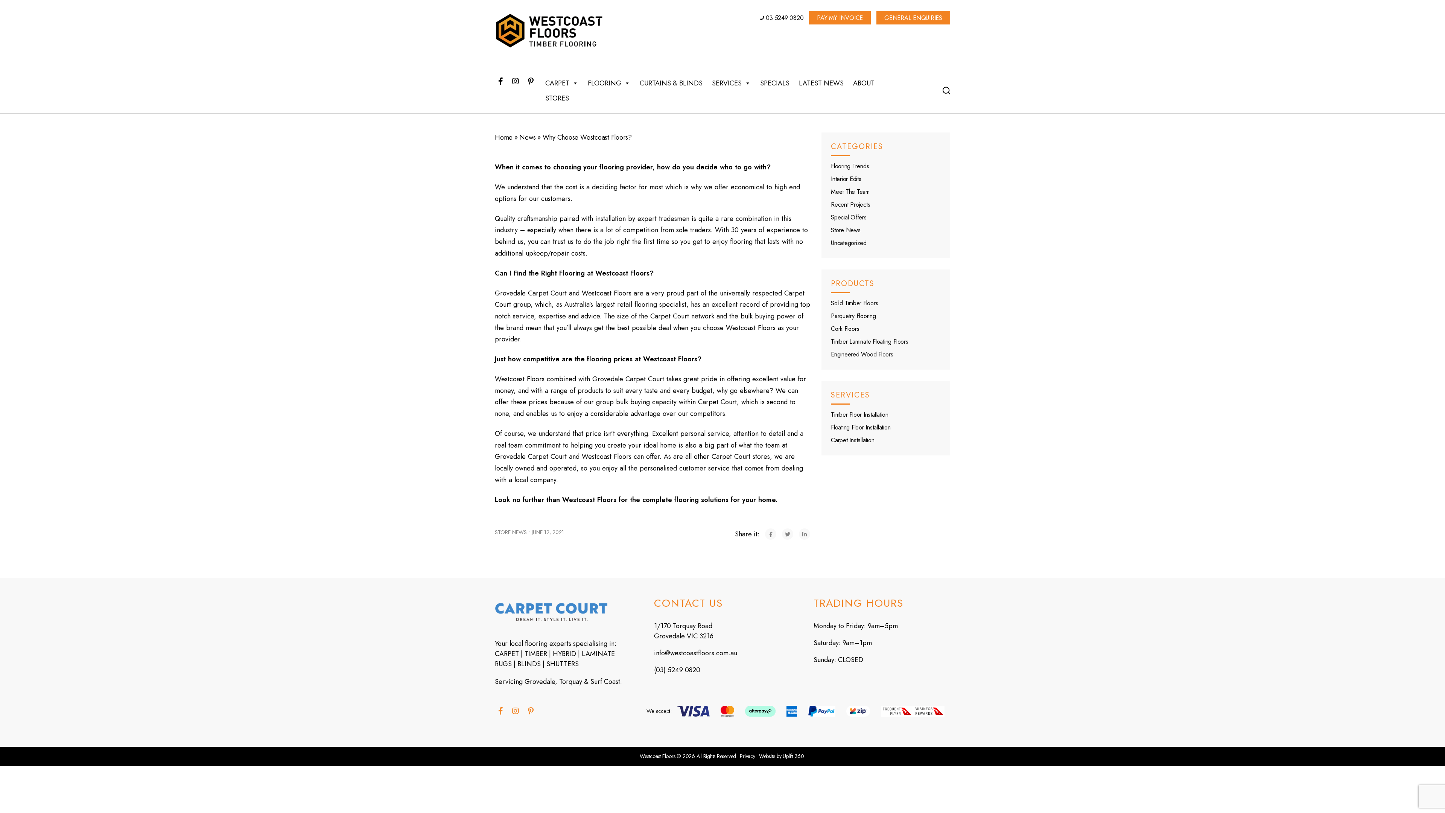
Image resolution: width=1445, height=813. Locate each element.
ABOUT (864, 83)
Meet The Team (850, 191)
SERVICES (727, 83)
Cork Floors (845, 328)
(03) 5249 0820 (677, 670)
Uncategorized (849, 243)
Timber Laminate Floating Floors (869, 341)
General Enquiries (913, 18)
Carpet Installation (852, 440)
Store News (511, 532)
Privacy (747, 756)
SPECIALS (774, 83)
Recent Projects (850, 204)
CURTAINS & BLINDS (671, 83)
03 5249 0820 (784, 18)
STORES (557, 98)
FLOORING (604, 83)
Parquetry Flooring (853, 316)
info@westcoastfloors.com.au (695, 653)
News (527, 137)
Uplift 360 (793, 756)
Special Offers (849, 217)
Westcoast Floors (657, 756)
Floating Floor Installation (861, 427)
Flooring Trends (850, 166)
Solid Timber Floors (854, 303)
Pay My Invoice (840, 18)
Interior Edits (846, 179)
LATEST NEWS (821, 83)
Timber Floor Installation (859, 414)
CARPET (557, 83)
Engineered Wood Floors (862, 354)
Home (504, 137)
